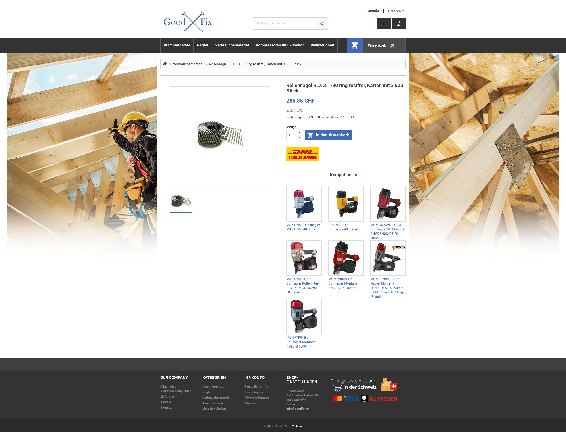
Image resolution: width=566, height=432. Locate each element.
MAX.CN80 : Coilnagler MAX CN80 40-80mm (303, 227)
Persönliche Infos (256, 386)
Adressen (251, 403)
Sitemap (166, 407)
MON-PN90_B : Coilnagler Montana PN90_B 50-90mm (300, 342)
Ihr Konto (254, 377)
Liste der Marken (214, 408)
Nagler (202, 45)
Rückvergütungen (256, 397)
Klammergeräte (177, 45)
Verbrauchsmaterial (232, 45)
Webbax (297, 426)
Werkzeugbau (322, 45)
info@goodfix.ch (298, 408)
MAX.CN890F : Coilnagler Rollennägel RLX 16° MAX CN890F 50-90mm (302, 283)
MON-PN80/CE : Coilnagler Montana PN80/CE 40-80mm (342, 283)
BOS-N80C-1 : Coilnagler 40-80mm (343, 227)
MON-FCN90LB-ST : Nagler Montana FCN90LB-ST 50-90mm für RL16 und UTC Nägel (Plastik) (387, 283)
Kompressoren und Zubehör (280, 45)
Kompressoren (212, 403)
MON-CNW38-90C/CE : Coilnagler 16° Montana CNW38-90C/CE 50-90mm (387, 229)
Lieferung (167, 396)
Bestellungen (253, 392)
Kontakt (373, 11)
